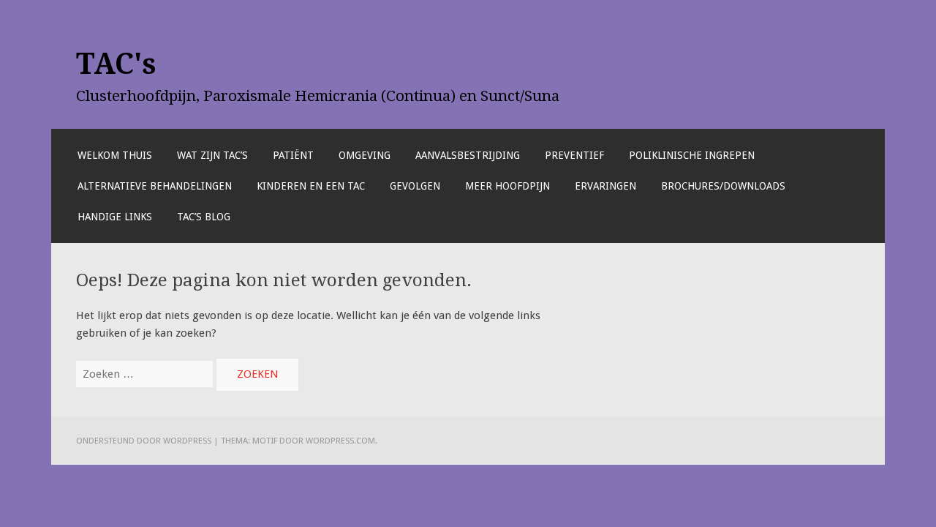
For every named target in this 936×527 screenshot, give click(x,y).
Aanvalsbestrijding (467, 155)
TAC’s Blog (203, 217)
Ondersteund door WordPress (143, 441)
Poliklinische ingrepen (692, 155)
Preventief (574, 155)
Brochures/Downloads (723, 186)
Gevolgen (415, 186)
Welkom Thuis (115, 155)
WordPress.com (340, 441)
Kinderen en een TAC (311, 186)
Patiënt (293, 155)
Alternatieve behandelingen (155, 186)
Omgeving (364, 155)
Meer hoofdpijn (507, 186)
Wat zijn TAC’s (212, 155)
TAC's (116, 64)
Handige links (115, 217)
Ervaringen (605, 186)
